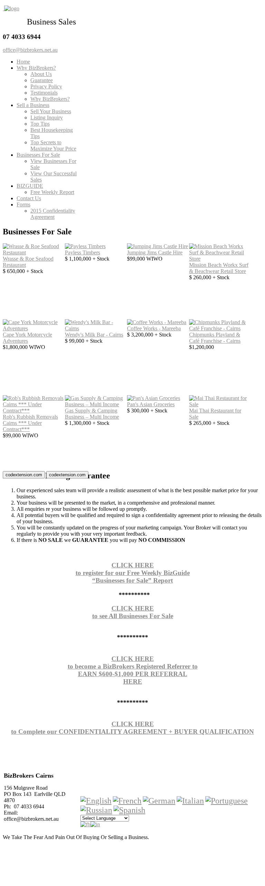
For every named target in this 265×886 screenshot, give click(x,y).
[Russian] (96, 810)
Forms (23, 204)
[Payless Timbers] (85, 246)
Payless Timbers (82, 252)
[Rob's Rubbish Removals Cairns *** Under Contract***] (34, 410)
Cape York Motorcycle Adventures (27, 338)
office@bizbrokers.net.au (30, 50)
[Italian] (190, 801)
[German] (159, 801)
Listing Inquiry (46, 117)
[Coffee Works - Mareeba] (156, 322)
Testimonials (44, 93)
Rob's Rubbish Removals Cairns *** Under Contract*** (30, 423)
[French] (127, 801)
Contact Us (29, 198)
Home (23, 62)
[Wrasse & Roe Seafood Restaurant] (34, 252)
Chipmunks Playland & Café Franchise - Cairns (215, 338)
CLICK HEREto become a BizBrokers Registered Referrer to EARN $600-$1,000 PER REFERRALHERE (133, 670)
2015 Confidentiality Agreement (52, 214)
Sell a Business (33, 105)
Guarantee (41, 80)
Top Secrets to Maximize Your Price (53, 145)
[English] (95, 801)
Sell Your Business (50, 111)
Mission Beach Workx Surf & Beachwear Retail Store (218, 268)
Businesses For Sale (38, 155)
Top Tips (40, 124)
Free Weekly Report (52, 192)
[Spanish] (129, 810)
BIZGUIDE (30, 186)
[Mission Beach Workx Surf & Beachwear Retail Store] (220, 259)
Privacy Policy (46, 86)
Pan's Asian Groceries (151, 404)
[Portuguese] (226, 801)
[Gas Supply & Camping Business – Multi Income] (96, 404)
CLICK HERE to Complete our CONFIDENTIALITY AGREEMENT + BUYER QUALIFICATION (132, 727)
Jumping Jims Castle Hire (155, 252)
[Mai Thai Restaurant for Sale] (220, 404)
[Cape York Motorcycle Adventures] (34, 328)
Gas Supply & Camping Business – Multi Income (92, 414)
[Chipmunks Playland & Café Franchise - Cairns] (220, 328)
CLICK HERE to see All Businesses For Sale (132, 612)
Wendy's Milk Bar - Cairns (94, 335)
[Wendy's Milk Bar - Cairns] (96, 328)
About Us (41, 74)
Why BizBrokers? (36, 68)
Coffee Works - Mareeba (154, 328)
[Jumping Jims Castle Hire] (157, 246)
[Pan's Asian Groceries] (153, 398)
